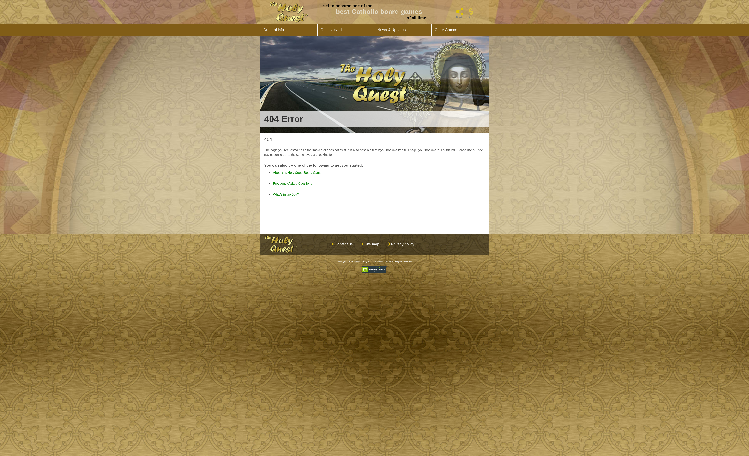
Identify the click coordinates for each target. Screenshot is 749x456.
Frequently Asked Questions (292, 183)
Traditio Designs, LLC (364, 261)
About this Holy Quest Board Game (297, 172)
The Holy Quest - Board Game (281, 244)
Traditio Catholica (385, 261)
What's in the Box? (286, 194)
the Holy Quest (288, 12)
